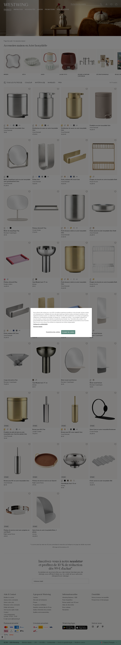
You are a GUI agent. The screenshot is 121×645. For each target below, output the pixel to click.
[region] (61, 322)
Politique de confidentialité (40, 324)
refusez (45, 322)
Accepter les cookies (68, 332)
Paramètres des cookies (53, 332)
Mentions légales (37, 326)
